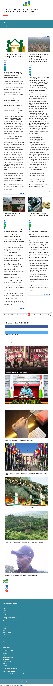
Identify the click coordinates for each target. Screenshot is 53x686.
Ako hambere (6, 659)
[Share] (14, 70)
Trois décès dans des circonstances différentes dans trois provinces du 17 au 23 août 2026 (24, 542)
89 (23, 314)
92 (31, 314)
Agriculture (5, 641)
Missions (4, 610)
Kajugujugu (5, 653)
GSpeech (21, 685)
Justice (4, 634)
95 (40, 314)
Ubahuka (5, 663)
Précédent (10, 314)
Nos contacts (5, 614)
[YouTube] (6, 590)
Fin (48, 314)
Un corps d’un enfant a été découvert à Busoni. (12, 214)
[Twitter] (14, 66)
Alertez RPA (6, 15)
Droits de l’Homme (7, 632)
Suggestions (15, 668)
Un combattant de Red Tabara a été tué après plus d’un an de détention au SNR (21, 575)
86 (14, 314)
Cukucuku (5, 665)
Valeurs (4, 612)
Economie (5, 636)
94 (37, 314)
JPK (3, 622)
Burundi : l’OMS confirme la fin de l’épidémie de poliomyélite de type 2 (19, 440)
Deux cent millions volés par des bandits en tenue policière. (38, 214)
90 (26, 314)
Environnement (6, 638)
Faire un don (8, 596)
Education (5, 645)
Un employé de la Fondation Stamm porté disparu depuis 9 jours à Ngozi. (13, 56)
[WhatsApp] (14, 68)
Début (5, 314)
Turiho (4, 655)
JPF (3, 620)
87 (17, 314)
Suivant (44, 314)
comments (47, 36)
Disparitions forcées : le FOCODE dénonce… (17, 372)
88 (20, 314)
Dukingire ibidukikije (7, 661)
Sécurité (4, 630)
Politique (4, 628)
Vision (4, 608)
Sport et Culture (6, 647)
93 (34, 314)
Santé (4, 643)
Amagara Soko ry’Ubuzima (8, 657)
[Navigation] (4, 22)
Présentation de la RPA (8, 606)
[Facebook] (14, 63)
